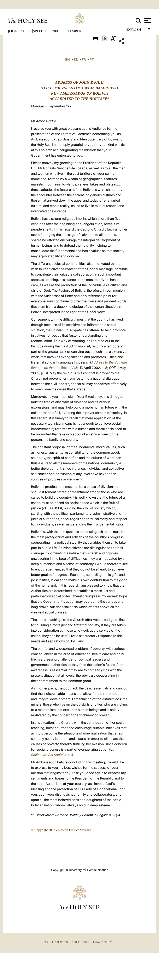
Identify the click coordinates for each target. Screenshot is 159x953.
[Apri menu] (147, 20)
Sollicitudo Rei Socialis (48, 755)
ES (76, 59)
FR (84, 59)
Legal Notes (60, 942)
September (71, 31)
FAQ (45, 942)
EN (67, 59)
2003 (56, 31)
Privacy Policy (102, 942)
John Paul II (20, 31)
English (135, 30)
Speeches (42, 31)
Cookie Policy (80, 942)
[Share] (134, 41)
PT (92, 59)
